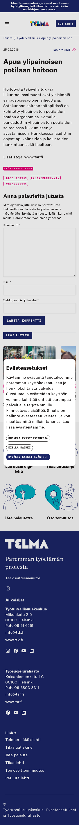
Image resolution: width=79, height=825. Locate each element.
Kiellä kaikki (19, 447)
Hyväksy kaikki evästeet (28, 457)
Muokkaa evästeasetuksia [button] (28, 438)
